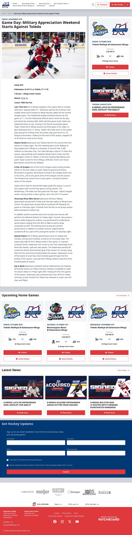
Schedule (103, 4)
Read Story (111, 115)
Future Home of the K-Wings (22, 6)
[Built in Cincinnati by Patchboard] (109, 518)
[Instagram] (62, 522)
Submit (66, 472)
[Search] (93, 5)
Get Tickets (118, 4)
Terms (76, 513)
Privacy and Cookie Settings (74, 516)
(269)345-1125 (8, 522)
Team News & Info (28, 4)
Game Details (111, 73)
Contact (57, 513)
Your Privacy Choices (55, 516)
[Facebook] (55, 522)
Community (41, 6)
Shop (51, 6)
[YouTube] (77, 522)
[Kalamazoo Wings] (6, 5)
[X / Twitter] (70, 522)
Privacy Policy (66, 513)
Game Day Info (44, 4)
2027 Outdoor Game (61, 4)
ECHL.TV (24, 98)
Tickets (14, 4)
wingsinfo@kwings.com (11, 525)
